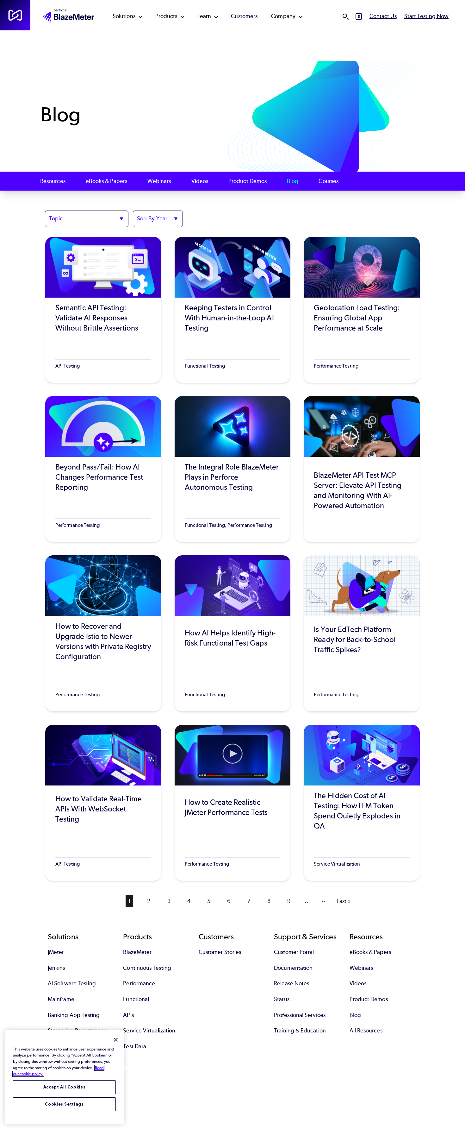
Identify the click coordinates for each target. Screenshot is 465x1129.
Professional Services (300, 1015)
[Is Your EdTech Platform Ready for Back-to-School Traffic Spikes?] (362, 633)
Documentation (293, 967)
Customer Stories (220, 952)
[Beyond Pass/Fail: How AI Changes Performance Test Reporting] (103, 469)
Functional (136, 999)
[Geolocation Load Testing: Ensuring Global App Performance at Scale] (362, 310)
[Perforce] (15, 15)
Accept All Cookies (64, 1087)
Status (281, 999)
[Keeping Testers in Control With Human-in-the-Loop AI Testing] (233, 310)
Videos (199, 181)
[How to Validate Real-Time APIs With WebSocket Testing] (103, 803)
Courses (328, 181)
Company (283, 16)
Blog (292, 181)
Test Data (134, 1046)
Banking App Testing (74, 1015)
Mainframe (61, 999)
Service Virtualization (149, 1030)
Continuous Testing (147, 967)
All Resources (366, 1030)
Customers (244, 16)
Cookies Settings (64, 1104)
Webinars (159, 181)
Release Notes (291, 983)
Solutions (124, 16)
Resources (52, 181)
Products (166, 16)
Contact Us (383, 16)
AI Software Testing (72, 983)
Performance (139, 983)
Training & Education (300, 1030)
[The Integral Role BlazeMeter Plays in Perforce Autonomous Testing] (233, 469)
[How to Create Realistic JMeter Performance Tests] (233, 803)
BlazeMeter (137, 952)
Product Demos (247, 181)
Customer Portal (294, 952)
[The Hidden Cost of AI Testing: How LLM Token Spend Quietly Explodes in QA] (362, 803)
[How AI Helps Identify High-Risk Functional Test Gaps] (233, 633)
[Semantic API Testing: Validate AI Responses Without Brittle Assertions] (103, 310)
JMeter (56, 952)
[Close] (116, 1040)
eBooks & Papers (106, 181)
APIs (128, 1015)
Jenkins (56, 967)
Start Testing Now (426, 16)
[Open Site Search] (345, 16)
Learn (204, 16)
